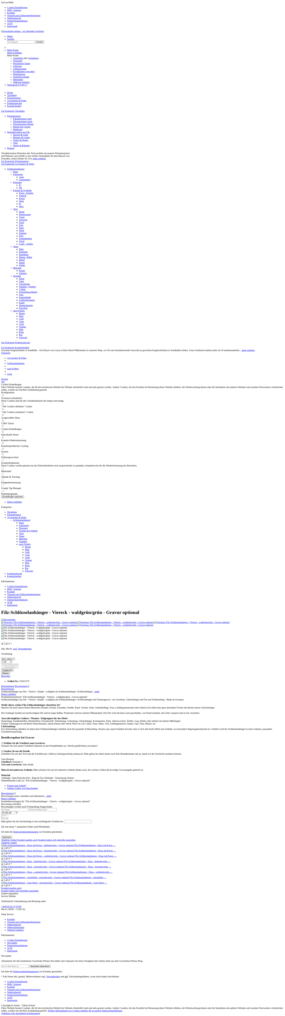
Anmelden (18, 58)
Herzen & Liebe (20, 135)
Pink (21, 329)
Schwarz (23, 337)
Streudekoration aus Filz (18, 132)
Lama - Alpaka (26, 244)
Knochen (23, 308)
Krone (22, 270)
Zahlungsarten (19, 69)
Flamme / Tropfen (27, 286)
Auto (21, 177)
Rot (20, 335)
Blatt (21, 249)
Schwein (23, 220)
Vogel (21, 217)
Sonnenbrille (25, 297)
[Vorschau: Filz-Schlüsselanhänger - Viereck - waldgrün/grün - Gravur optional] (39, 622)
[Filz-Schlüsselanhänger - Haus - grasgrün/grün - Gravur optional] (32, 866)
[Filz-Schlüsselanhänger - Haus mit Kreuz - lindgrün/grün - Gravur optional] (37, 845)
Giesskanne (24, 284)
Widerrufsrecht (14, 18)
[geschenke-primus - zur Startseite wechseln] (22, 31)
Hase (21, 228)
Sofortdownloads (21, 77)
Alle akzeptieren (19, 1013)
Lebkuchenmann (27, 300)
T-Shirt (22, 289)
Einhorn (23, 233)
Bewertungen (22, 686)
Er (20, 185)
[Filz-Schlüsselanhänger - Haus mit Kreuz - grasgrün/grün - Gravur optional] (37, 850)
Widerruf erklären (21, 82)
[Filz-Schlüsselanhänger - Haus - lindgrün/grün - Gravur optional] (32, 861)
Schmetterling (25, 238)
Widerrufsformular (15, 927)
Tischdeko (12, 512)
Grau (21, 321)
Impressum (12, 26)
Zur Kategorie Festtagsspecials (15, 342)
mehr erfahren (39, 158)
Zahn (21, 281)
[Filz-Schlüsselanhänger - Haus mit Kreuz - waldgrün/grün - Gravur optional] (38, 856)
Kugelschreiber (14, 576)
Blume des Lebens (21, 127)
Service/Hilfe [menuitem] (20, 14)
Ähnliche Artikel (9, 840)
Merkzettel (18, 79)
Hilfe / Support (14, 10)
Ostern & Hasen (20, 140)
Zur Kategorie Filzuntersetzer (15, 161)
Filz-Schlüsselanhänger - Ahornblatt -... (87, 877)
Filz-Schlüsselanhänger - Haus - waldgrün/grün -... (89, 872)
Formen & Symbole (22, 190)
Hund (21, 212)
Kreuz (22, 198)
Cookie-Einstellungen (17, 7)
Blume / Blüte (25, 257)
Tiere (15, 143)
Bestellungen (19, 74)
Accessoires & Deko (16, 517)
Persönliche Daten (21, 63)
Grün (21, 324)
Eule (21, 225)
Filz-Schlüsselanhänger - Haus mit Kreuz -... (95, 845)
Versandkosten (53, 976)
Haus (15, 171)
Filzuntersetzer (14, 116)
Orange (22, 327)
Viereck (22, 195)
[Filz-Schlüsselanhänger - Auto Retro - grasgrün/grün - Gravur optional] (35, 883)
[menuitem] (145, 7)
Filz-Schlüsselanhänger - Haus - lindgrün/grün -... (87, 861)
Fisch (21, 222)
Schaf (21, 241)
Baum (22, 262)
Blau (21, 316)
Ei (20, 204)
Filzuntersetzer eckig (22, 121)
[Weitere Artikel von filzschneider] (8, 619)
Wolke (22, 265)
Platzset (10, 148)
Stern (21, 201)
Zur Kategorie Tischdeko (13, 111)
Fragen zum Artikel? (16, 785)
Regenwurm (25, 214)
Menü (10, 36)
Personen (17, 182)
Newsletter (12, 943)
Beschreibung (7, 686)
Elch (21, 236)
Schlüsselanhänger (15, 169)
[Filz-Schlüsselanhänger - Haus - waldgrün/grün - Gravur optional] (33, 872)
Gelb (21, 319)
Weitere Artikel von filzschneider (22, 788)
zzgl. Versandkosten (22, 649)
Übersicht (17, 61)
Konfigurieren (33, 1013)
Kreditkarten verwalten (24, 71)
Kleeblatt (23, 252)
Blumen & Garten (21, 137)
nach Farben (19, 310)
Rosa (21, 332)
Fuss (21, 294)
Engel (21, 302)
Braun (22, 313)
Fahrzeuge (18, 174)
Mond (22, 260)
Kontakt (11, 13)
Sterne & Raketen (21, 145)
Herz (21, 206)
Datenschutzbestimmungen (25, 832)
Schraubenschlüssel (28, 292)
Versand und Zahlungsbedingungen (23, 15)
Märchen (17, 268)
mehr (96, 691)
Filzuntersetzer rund (22, 119)
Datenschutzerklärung (17, 21)
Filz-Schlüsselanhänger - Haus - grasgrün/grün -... (87, 866)
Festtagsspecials (14, 573)
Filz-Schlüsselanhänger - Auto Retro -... (88, 883)
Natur (15, 246)
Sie (20, 187)
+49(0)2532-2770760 (11, 906)
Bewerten (5, 676)
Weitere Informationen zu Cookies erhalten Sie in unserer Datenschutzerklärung (85, 1010)
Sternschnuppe (26, 305)
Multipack (18, 129)
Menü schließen (14, 53)
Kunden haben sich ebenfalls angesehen (57, 840)
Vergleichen (7, 670)
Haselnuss (23, 254)
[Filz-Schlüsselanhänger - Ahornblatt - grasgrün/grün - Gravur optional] (35, 877)
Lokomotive (24, 179)
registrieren (33, 58)
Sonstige (17, 276)
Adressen (17, 66)
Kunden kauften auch (27, 840)
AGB (9, 23)
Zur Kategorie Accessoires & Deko (17, 164)
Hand (21, 278)
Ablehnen (6, 1013)
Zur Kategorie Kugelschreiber (15, 347)
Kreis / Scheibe (26, 193)
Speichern (6, 837)
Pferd (21, 230)
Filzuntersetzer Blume (23, 124)
